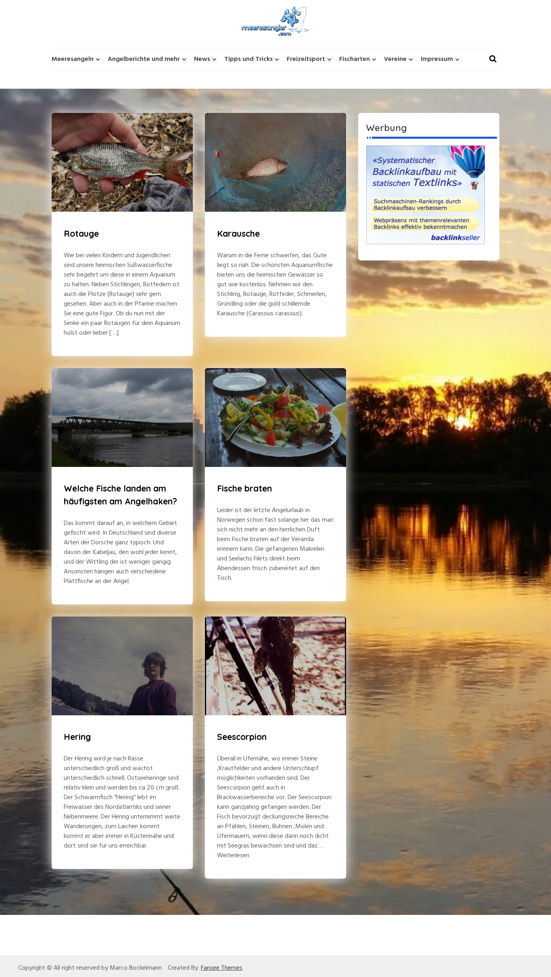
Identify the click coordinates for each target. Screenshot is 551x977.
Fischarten (354, 59)
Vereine (395, 59)
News (202, 59)
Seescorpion (242, 736)
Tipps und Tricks (248, 59)
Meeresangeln (73, 59)
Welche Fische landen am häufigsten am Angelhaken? (120, 494)
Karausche (238, 233)
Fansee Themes (221, 968)
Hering (77, 736)
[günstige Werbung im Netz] (425, 195)
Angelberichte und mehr (144, 59)
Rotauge (81, 233)
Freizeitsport (306, 59)
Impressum (437, 59)
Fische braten (244, 488)
